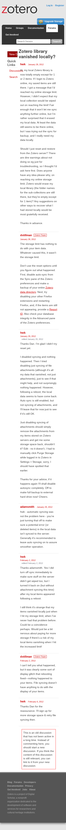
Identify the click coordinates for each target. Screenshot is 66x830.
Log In (49, 5)
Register (59, 5)
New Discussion (13, 54)
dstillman (26, 235)
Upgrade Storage (53, 21)
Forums (52, 28)
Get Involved (12, 34)
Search (13, 76)
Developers (30, 782)
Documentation (36, 28)
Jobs (24, 789)
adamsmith (27, 506)
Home (9, 28)
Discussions (16, 70)
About (32, 789)
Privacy (29, 786)
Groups (20, 28)
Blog (9, 782)
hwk (22, 64)
